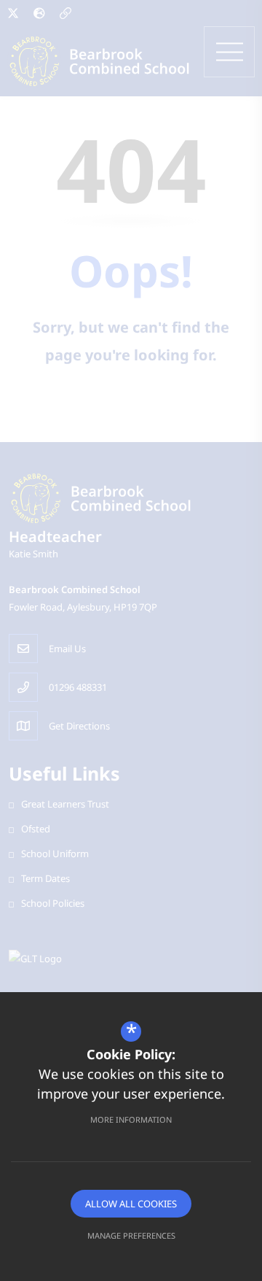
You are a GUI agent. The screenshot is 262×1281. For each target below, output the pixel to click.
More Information (131, 1119)
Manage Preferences (131, 1235)
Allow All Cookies (131, 1203)
